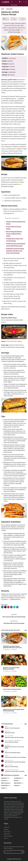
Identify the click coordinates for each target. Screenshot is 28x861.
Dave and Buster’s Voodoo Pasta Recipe (15, 762)
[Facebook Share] (2, 607)
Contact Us (6, 827)
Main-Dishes (7, 731)
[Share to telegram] (17, 607)
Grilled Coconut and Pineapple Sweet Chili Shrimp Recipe (13, 710)
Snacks (6, 726)
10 (2, 770)
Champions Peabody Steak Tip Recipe (14, 771)
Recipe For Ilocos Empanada (12, 728)
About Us (6, 838)
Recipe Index (7, 833)
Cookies (6, 765)
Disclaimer (6, 829)
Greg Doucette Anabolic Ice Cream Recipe (15, 757)
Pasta (12, 760)
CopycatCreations (17, 740)
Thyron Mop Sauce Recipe (11, 742)
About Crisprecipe (8, 836)
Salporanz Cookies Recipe (11, 766)
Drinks (6, 751)
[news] (12, 2)
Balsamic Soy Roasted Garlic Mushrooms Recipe (11, 668)
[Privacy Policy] (14, 2)
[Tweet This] (5, 607)
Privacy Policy (7, 831)
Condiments (10, 735)
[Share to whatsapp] (14, 607)
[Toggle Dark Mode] (21, 2)
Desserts (6, 755)
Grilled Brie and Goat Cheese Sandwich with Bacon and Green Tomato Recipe (15, 251)
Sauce (6, 735)
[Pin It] (8, 607)
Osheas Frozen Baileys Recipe (12, 752)
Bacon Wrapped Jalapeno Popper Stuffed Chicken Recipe (14, 234)
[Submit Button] (22, 851)
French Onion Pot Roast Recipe (12, 689)
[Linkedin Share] (11, 607)
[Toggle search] (23, 2)
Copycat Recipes (14, 5)
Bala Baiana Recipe (10, 732)
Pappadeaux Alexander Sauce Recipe (14, 737)
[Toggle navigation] (26, 2)
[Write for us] (16, 2)
